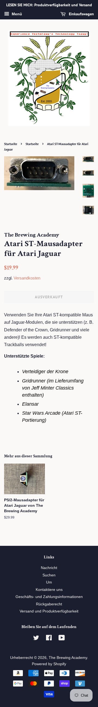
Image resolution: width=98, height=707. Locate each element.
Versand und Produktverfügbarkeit (49, 611)
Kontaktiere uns (49, 590)
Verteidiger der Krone (45, 371)
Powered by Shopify (49, 664)
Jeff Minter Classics (52, 388)
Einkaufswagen (81, 13)
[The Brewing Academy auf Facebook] (49, 639)
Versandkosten (27, 278)
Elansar (30, 404)
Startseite (10, 144)
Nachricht (49, 568)
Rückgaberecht (49, 604)
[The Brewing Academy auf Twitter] (36, 639)
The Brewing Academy (68, 658)
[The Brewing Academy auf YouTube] (62, 639)
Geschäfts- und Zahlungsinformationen (49, 597)
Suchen (49, 575)
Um (49, 582)
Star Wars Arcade (41, 413)
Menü (16, 14)
